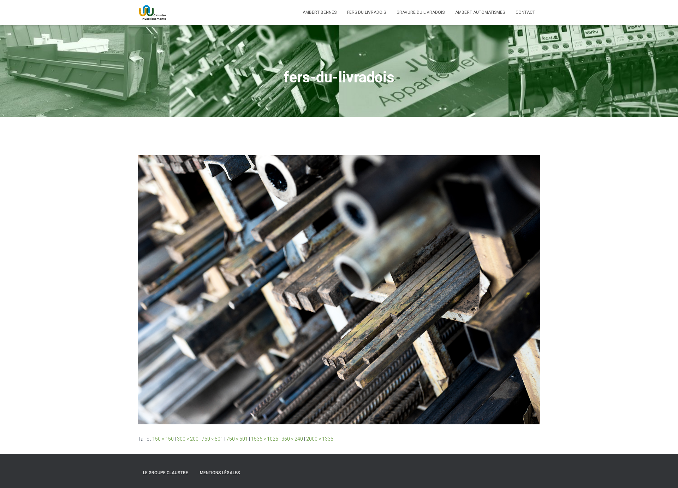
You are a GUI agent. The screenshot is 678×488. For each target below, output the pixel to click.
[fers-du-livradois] (339, 289)
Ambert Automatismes (480, 12)
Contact (525, 12)
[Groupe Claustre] (152, 12)
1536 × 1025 (264, 439)
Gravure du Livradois (421, 12)
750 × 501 (212, 439)
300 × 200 (187, 439)
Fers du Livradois (366, 12)
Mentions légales (220, 472)
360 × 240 (292, 439)
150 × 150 (163, 439)
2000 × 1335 (319, 439)
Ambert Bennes (320, 12)
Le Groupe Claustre (165, 472)
